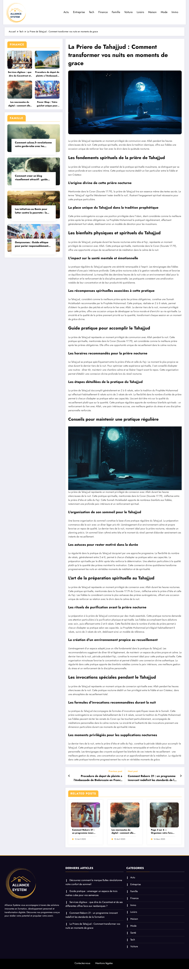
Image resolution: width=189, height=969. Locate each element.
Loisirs (140, 12)
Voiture (128, 12)
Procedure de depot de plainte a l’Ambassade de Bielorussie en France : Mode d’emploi (47, 74)
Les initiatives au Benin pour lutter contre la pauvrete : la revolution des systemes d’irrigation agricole (31, 210)
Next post (133, 771)
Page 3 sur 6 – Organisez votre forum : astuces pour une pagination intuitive (162, 831)
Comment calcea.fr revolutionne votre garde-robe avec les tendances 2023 (33, 144)
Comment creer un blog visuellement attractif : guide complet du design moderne (31, 177)
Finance (103, 12)
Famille (116, 12)
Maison (152, 12)
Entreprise (79, 12)
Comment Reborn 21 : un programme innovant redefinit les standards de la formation (152, 778)
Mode (164, 12)
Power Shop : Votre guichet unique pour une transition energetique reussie (47, 104)
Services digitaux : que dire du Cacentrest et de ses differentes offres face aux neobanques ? (19, 74)
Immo (175, 12)
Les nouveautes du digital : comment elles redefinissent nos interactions (19, 104)
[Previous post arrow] (69, 776)
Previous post (115, 771)
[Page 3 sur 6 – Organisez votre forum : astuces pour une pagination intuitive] (164, 814)
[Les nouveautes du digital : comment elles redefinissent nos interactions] (124, 814)
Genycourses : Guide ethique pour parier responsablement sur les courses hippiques (31, 244)
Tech (91, 12)
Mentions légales (104, 963)
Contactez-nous (82, 963)
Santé (133, 933)
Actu (66, 12)
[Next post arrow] (181, 776)
